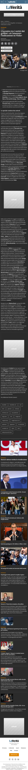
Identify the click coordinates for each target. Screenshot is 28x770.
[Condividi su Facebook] (2, 43)
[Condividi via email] (12, 43)
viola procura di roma (7, 432)
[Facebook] (10, 759)
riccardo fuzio (21, 424)
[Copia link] (15, 43)
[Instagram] (15, 759)
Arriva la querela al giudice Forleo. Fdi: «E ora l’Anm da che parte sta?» (13, 706)
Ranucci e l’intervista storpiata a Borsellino (12, 604)
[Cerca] (5, 2)
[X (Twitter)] (13, 759)
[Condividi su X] (5, 43)
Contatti (16, 750)
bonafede (4, 404)
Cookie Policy (13, 768)
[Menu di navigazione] (2, 2)
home (2, 21)
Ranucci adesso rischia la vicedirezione (14, 459)
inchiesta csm (5, 412)
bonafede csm (13, 404)
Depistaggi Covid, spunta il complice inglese (12, 574)
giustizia (9, 408)
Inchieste (7, 21)
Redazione (23, 748)
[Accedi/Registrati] (25, 2)
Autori (17, 748)
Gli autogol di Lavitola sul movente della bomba (13, 568)
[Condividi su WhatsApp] (9, 43)
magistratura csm (16, 420)
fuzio (3, 408)
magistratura (5, 420)
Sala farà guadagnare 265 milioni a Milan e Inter (13, 544)
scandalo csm (5, 428)
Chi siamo (4, 748)
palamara (4, 424)
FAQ (11, 750)
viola (19, 428)
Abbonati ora (14, 754)
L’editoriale (11, 748)
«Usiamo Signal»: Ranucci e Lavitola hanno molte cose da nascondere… (12, 654)
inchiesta (17, 408)
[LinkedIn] (18, 759)
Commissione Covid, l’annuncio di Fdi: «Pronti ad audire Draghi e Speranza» (13, 492)
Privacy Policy (7, 768)
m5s (11, 416)
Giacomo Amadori (6, 40)
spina (13, 428)
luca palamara (15, 412)
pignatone (12, 424)
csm (20, 404)
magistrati (17, 416)
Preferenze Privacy (20, 768)
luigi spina (4, 416)
